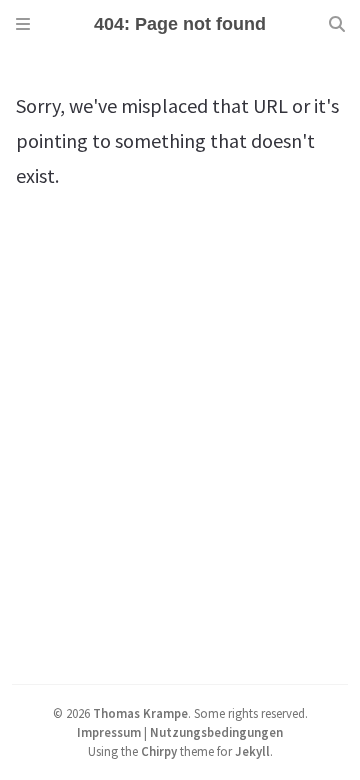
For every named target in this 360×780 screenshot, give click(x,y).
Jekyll (252, 751)
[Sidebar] (23, 24)
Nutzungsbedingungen (216, 732)
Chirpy (159, 751)
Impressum (109, 732)
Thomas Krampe (140, 713)
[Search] (337, 24)
